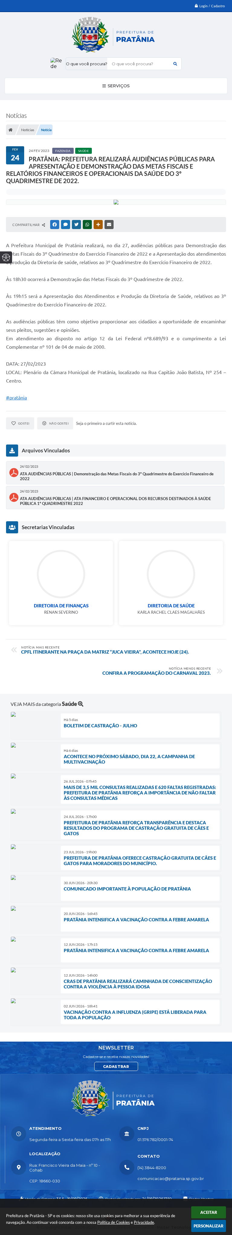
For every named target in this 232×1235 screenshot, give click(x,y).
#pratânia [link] (16, 397)
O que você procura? (86, 63)
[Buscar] (175, 64)
